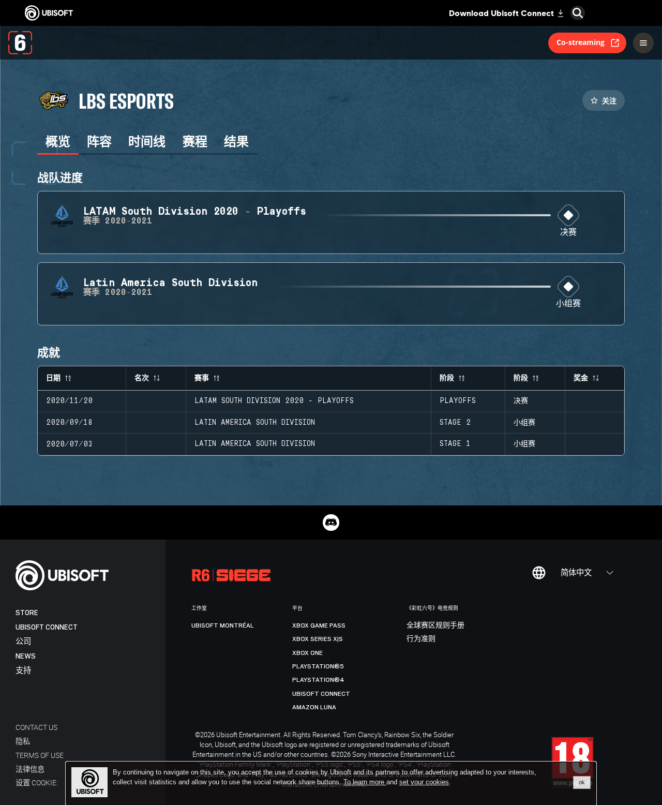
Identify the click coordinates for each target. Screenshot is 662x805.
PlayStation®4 (318, 679)
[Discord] (331, 522)
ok (582, 782)
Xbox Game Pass (318, 625)
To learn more (364, 782)
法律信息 (30, 769)
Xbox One (307, 653)
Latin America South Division (254, 423)
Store (27, 613)
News (26, 656)
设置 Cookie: (37, 782)
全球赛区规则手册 (435, 625)
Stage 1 (455, 444)
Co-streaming (580, 42)
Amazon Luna (314, 707)
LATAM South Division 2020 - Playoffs (274, 401)
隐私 (23, 741)
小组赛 (568, 304)
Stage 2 (455, 423)
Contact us (36, 727)
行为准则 (421, 639)
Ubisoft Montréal (222, 625)
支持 (23, 671)
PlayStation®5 (318, 666)
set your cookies (424, 782)
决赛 (568, 232)
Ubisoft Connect (47, 627)
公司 (23, 642)
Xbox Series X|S (317, 639)
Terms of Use (40, 755)
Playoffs (458, 401)
